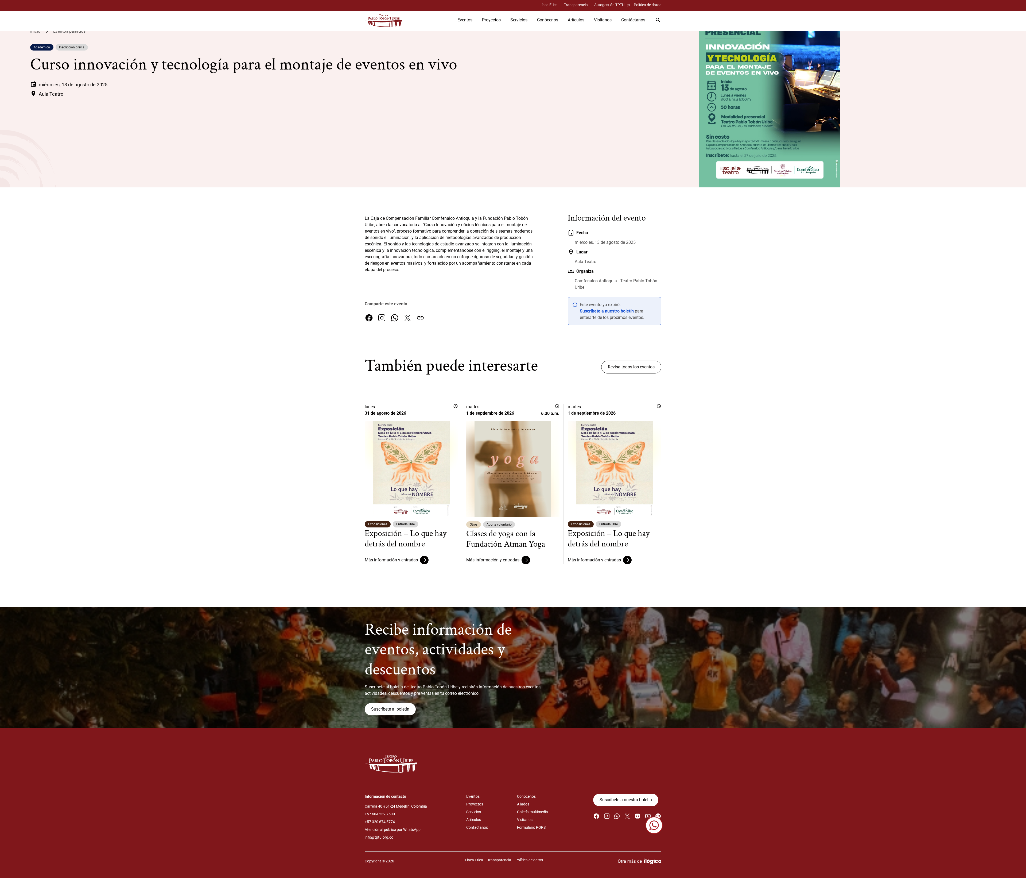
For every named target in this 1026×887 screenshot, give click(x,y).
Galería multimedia (532, 812)
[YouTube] (648, 816)
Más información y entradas (391, 559)
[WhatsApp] (394, 318)
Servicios (518, 19)
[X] (407, 318)
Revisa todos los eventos (631, 366)
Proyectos (491, 19)
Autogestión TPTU (612, 5)
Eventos (464, 19)
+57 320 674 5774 (380, 822)
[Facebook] (369, 318)
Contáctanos (633, 19)
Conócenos (547, 19)
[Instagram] (382, 318)
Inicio (35, 31)
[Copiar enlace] (420, 318)
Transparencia (576, 5)
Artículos (576, 19)
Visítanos (603, 19)
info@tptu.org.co (379, 837)
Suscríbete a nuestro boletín (607, 311)
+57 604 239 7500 (380, 814)
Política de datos (647, 5)
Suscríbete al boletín (390, 709)
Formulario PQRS (531, 827)
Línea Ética (548, 5)
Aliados (523, 804)
